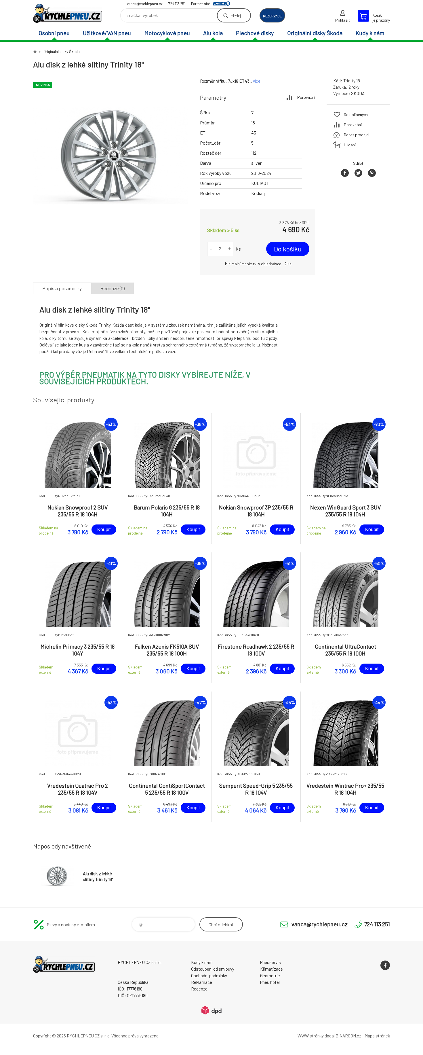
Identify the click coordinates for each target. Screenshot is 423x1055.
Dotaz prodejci (356, 134)
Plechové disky (255, 32)
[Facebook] (385, 965)
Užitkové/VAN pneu (107, 32)
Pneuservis (270, 962)
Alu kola (213, 32)
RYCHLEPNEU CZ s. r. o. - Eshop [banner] (67, 13)
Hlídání (350, 144)
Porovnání (306, 97)
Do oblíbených (356, 114)
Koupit (103, 529)
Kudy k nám (370, 32)
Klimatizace (271, 968)
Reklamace (201, 982)
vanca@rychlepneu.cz (145, 3)
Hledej (235, 15)
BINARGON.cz (348, 1035)
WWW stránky (311, 1035)
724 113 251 (176, 3)
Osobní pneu (54, 32)
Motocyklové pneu (167, 32)
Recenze (199, 988)
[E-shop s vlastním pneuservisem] (35, 51)
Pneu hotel (270, 982)
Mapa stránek (377, 1035)
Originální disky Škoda (314, 32)
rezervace (272, 16)
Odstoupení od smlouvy (212, 968)
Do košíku (288, 249)
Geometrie (270, 975)
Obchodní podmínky (209, 975)
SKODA (358, 93)
